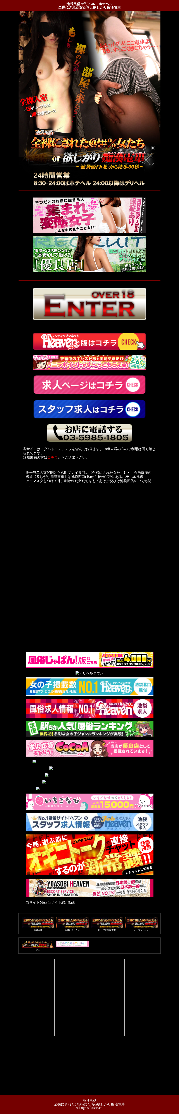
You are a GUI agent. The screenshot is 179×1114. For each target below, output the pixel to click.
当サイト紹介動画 (61, 902)
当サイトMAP (36, 902)
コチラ (52, 457)
